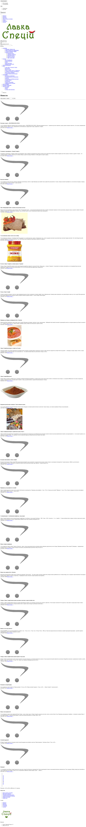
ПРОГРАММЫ (6, 84)
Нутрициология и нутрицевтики (11, 76)
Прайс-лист (5, 798)
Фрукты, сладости (11, 56)
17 (3, 779)
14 (3, 776)
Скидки (4, 22)
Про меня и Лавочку (7, 793)
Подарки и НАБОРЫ (7, 85)
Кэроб (6, 62)
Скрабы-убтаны (8, 80)
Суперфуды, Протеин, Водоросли (12, 71)
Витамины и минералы (9, 75)
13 (3, 775)
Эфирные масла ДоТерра (10, 83)
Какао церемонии (8, 60)
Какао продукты (8, 63)
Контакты (5, 17)
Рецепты (4, 16)
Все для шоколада (8, 59)
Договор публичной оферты (8, 794)
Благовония (7, 81)
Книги (6, 88)
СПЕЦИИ (5, 48)
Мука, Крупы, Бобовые (9, 72)
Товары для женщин (9, 82)
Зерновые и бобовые (11, 54)
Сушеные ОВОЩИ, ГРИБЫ (10, 51)
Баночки (7, 87)
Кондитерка (7, 68)
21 (3, 784)
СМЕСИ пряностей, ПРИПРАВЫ (12, 50)
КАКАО (4, 58)
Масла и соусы (8, 69)
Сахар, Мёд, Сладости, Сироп (11, 67)
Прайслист (5, 21)
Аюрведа (7, 77)
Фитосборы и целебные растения (11, 78)
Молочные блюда (10, 55)
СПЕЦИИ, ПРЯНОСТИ (10, 49)
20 (3, 782)
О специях (5, 805)
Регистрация (5, 3)
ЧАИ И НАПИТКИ (7, 65)
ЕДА (4, 66)
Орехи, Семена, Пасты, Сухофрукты (12, 70)
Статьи (4, 19)
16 (3, 778)
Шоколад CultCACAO (9, 64)
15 (3, 777)
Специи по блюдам (9, 52)
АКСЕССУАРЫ (6, 86)
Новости (4, 15)
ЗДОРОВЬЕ (5, 74)
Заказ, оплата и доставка (8, 18)
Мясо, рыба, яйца (10, 57)
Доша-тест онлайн (6, 796)
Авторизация (5, 4)
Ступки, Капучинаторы (10, 89)
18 (3, 780)
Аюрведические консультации (9, 795)
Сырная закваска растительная (11, 73)
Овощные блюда (10, 53)
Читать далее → (10, 127)
